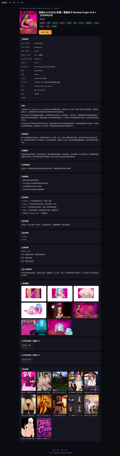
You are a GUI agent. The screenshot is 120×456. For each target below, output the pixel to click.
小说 (18, 2)
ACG (4, 2)
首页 (20, 8)
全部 (22, 2)
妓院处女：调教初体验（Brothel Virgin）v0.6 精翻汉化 (28, 346)
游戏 (10, 2)
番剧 (14, 2)
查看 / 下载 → (45, 32)
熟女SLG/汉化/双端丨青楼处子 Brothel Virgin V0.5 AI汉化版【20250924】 (28, 360)
